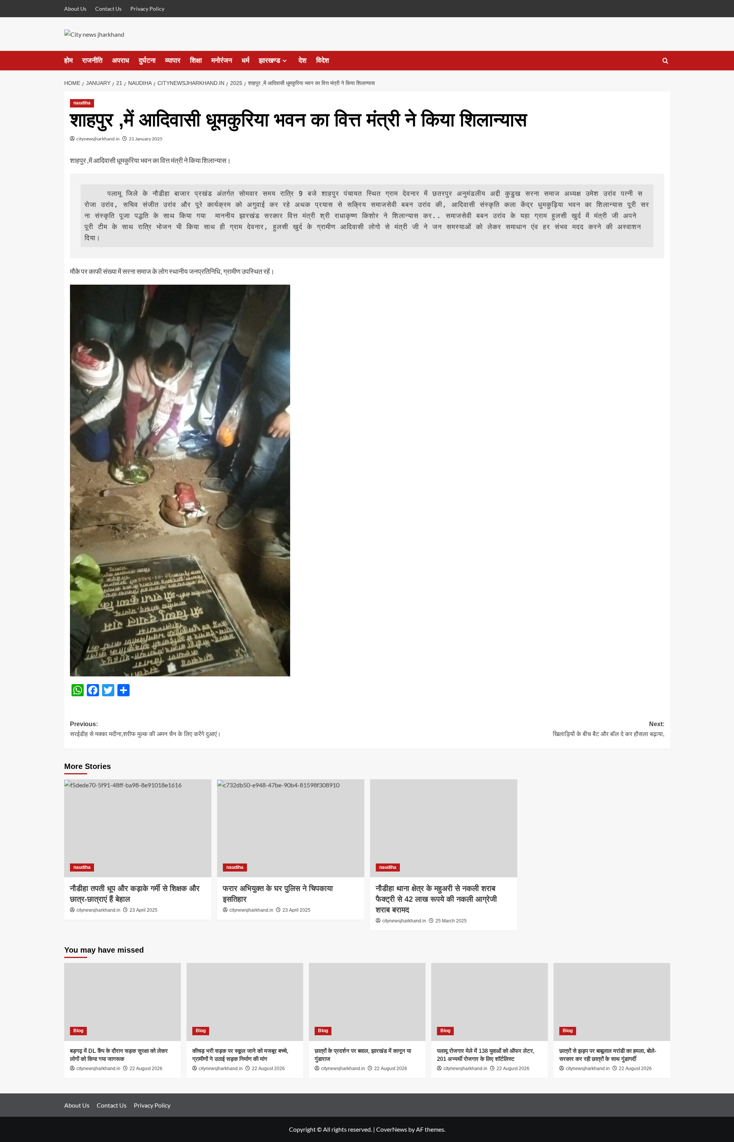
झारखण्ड (269, 60)
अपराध (120, 60)
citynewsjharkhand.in (98, 139)
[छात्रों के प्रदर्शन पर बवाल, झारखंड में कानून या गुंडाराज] (367, 1002)
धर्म (245, 60)
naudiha (82, 103)
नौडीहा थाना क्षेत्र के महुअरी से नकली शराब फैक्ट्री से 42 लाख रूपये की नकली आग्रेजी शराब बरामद (436, 899)
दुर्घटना (147, 60)
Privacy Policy (147, 8)
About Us (75, 8)
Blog (78, 1030)
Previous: (145, 729)
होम (68, 60)
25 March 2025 (451, 921)
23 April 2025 (144, 910)
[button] (665, 60)
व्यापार (172, 60)
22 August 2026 (146, 1068)
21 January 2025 (145, 139)
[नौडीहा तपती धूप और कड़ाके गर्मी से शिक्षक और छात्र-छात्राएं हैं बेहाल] (137, 828)
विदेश (322, 60)
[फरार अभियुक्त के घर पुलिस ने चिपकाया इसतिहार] (290, 828)
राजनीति (92, 60)
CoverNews (391, 1129)
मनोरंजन (221, 60)
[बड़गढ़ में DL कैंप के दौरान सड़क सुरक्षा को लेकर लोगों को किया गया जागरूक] (122, 1002)
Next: (608, 729)
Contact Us (108, 8)
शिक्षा (196, 60)
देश (303, 60)
